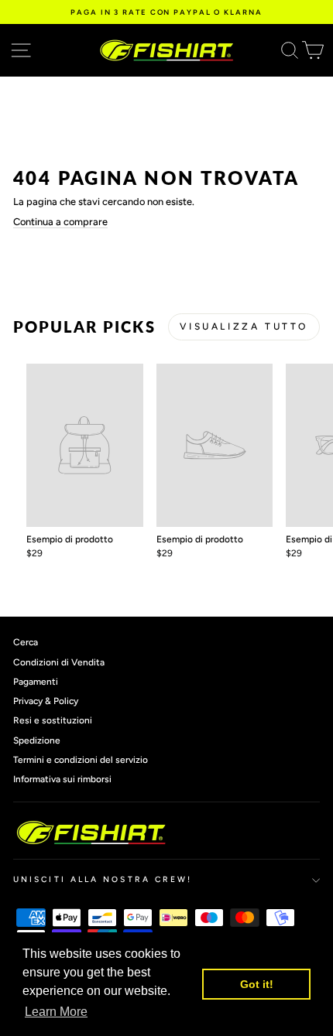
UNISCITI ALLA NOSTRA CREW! (102, 879)
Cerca (25, 642)
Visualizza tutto (244, 326)
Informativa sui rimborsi (62, 779)
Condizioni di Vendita (59, 662)
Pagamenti (35, 681)
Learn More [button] (56, 1011)
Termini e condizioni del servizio (80, 759)
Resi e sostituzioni (52, 720)
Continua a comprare (60, 221)
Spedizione (36, 740)
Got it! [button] (256, 984)
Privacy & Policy (45, 701)
